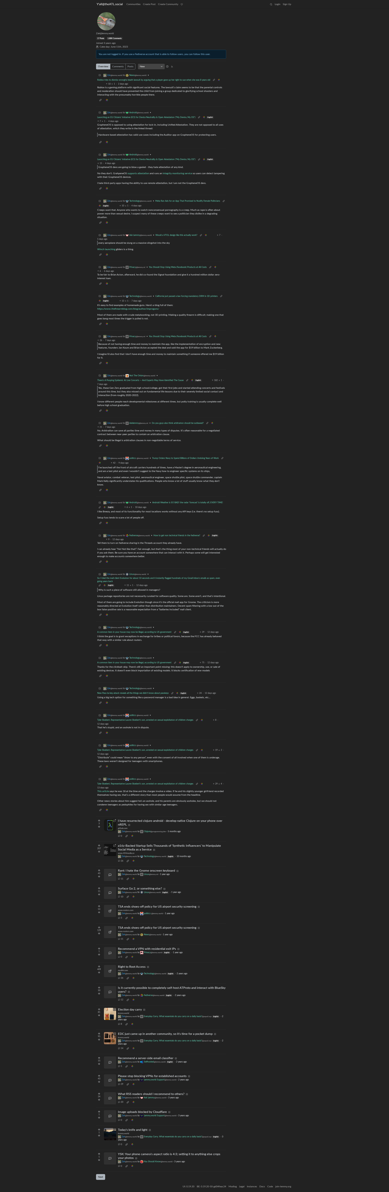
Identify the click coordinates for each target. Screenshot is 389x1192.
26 (122, 861)
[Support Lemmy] (181, 4)
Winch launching (106, 249)
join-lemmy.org (283, 1186)
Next (100, 1177)
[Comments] (110, 875)
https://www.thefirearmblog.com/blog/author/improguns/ (128, 309)
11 (122, 879)
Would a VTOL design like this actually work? (176, 235)
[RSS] (172, 66)
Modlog (233, 1186)
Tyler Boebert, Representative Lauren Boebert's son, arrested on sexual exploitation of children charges (145, 720)
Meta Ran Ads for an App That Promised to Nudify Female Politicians (187, 201)
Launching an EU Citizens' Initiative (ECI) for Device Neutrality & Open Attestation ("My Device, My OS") (146, 117)
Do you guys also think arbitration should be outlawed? (178, 423)
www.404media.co (126, 853)
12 (122, 1000)
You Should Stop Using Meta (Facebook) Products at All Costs (178, 267)
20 (122, 1102)
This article (103, 791)
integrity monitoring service (177, 173)
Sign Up (287, 4)
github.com (122, 828)
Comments (118, 66)
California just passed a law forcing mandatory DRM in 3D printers (186, 296)
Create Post (149, 4)
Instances (252, 1186)
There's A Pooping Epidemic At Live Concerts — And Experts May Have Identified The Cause (140, 380)
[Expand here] (110, 1014)
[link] (218, 80)
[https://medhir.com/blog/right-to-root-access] (110, 971)
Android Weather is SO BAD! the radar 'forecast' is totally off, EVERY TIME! (187, 503)
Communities (133, 4)
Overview (103, 66)
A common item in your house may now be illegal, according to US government (134, 632)
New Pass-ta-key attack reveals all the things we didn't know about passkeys (133, 693)
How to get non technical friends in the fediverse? (176, 536)
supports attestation (138, 173)
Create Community (168, 4)
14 (122, 1048)
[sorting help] (167, 66)
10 (122, 897)
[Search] (271, 4)
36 (122, 978)
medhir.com (123, 970)
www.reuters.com (125, 910)
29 (122, 1084)
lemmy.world (123, 1013)
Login (277, 4)
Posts (130, 66)
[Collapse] (99, 75)
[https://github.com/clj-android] (110, 825)
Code (270, 1186)
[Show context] (214, 80)
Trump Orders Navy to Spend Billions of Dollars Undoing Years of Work (185, 458)
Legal (241, 1186)
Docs (262, 1186)
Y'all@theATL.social (110, 4)
